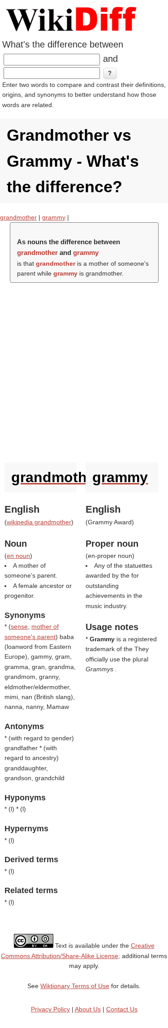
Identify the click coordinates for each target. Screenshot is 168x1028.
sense (19, 626)
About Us (88, 1009)
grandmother (18, 217)
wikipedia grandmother (39, 522)
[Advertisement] (84, 370)
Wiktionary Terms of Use (74, 985)
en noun (18, 555)
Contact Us (122, 1009)
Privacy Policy (50, 1009)
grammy (53, 217)
